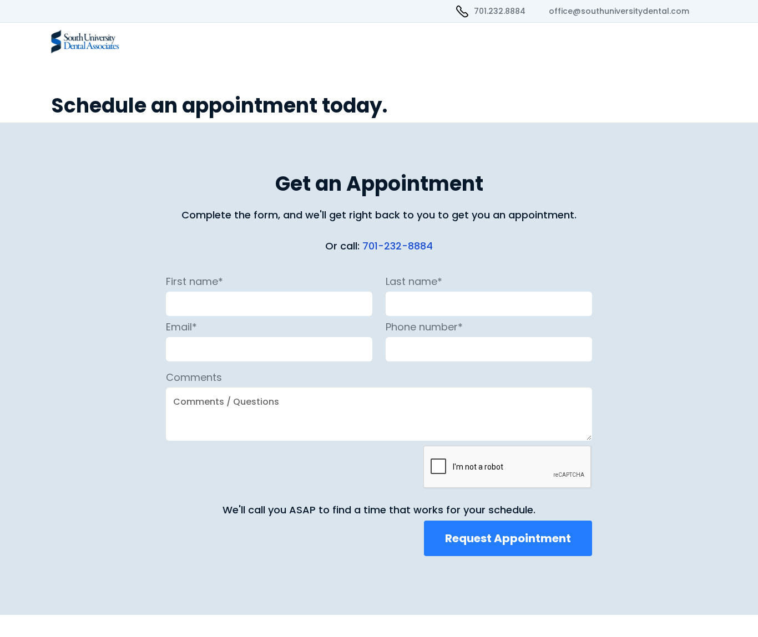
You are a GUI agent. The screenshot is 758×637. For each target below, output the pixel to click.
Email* (181, 327)
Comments (194, 377)
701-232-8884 (397, 246)
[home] (115, 41)
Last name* (414, 281)
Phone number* (424, 327)
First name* (194, 281)
